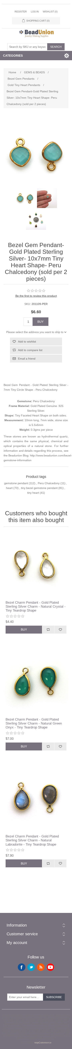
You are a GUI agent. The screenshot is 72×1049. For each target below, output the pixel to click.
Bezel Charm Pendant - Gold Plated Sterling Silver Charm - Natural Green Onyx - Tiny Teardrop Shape (34, 723)
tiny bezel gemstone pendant (39, 488)
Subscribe (54, 997)
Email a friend (26, 358)
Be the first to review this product (36, 295)
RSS (41, 967)
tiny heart (33, 492)
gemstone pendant (16, 483)
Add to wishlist (27, 341)
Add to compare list (30, 350)
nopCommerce (42, 1042)
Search (56, 46)
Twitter (31, 967)
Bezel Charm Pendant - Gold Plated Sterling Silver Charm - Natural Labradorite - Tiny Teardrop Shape (32, 840)
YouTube (50, 967)
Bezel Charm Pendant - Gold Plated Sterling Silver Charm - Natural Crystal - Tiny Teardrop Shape (36, 607)
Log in (35, 11)
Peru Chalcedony (49, 483)
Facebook (21, 967)
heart (9, 488)
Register (21, 11)
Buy (40, 321)
